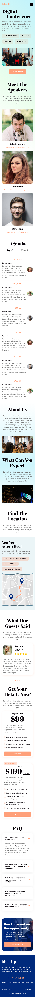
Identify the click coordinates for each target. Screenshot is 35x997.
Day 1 (10, 250)
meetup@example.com (12, 569)
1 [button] (15, 680)
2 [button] (17, 680)
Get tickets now (17, 72)
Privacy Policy (7, 989)
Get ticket (17, 754)
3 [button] (19, 680)
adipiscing (17, 846)
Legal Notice (28, 989)
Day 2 (24, 250)
